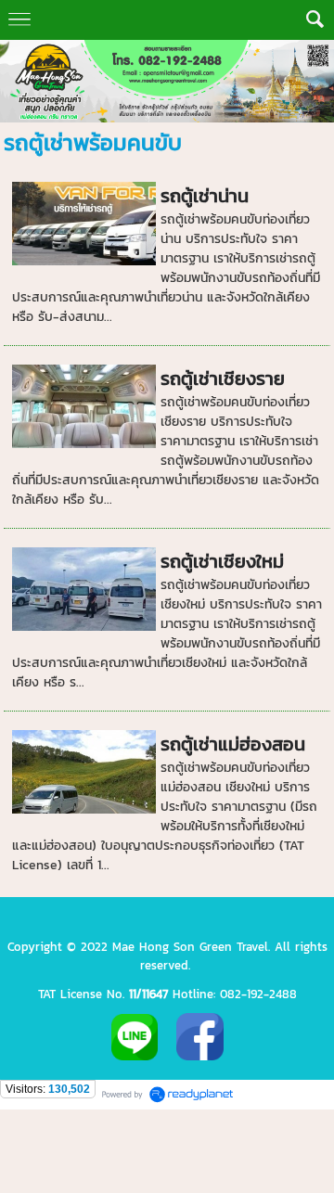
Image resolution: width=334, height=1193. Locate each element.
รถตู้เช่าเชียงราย (223, 378)
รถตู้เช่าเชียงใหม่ (222, 561)
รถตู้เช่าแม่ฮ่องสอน (233, 744)
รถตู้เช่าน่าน (205, 196)
